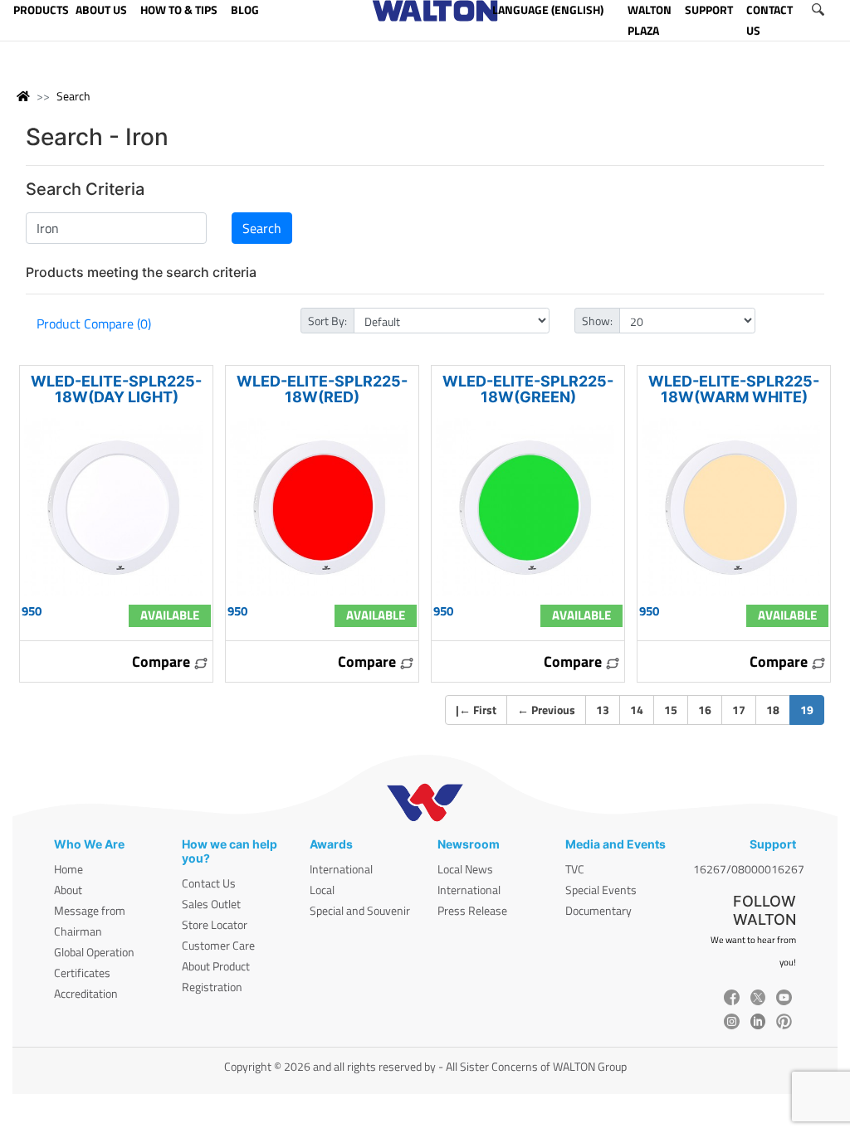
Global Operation (94, 951)
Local (322, 889)
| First (476, 709)
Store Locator (214, 924)
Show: (597, 320)
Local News (465, 869)
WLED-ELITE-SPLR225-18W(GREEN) (527, 389)
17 (738, 709)
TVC (574, 869)
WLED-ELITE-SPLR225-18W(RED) (322, 389)
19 (812, 709)
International (341, 869)
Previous (546, 709)
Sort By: (327, 320)
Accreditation (86, 993)
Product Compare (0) (94, 323)
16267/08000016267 (748, 869)
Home (68, 869)
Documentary (598, 910)
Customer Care (218, 945)
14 (636, 709)
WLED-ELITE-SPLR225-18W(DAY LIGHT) (116, 389)
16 (704, 709)
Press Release (472, 910)
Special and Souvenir (360, 910)
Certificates (82, 972)
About (68, 889)
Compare (162, 661)
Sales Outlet (211, 903)
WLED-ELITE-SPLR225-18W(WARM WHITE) (733, 389)
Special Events (601, 889)
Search (73, 96)
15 (670, 709)
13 (602, 709)
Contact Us (209, 883)
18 (772, 709)
